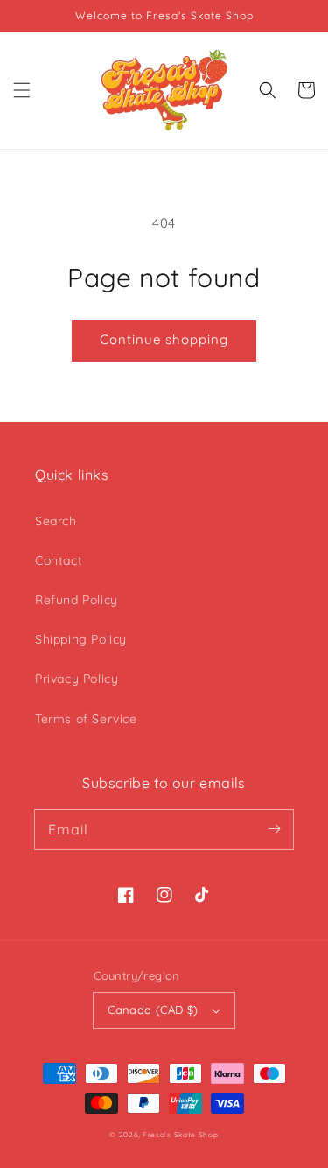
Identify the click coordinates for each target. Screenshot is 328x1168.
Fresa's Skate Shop (181, 1134)
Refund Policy (76, 600)
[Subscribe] (274, 829)
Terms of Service (86, 719)
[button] (22, 90)
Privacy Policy (76, 678)
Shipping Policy (81, 639)
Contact (58, 560)
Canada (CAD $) (153, 1010)
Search (56, 521)
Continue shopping (164, 339)
